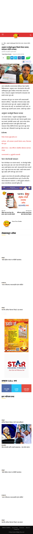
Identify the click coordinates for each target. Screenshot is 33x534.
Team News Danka (6, 54)
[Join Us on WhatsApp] (28, 57)
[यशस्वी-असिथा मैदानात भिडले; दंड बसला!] (16, 296)
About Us (28, 527)
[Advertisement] (16, 16)
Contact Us (16, 529)
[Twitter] (15, 57)
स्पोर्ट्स (3, 257)
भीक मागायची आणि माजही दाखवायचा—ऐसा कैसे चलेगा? (16, 447)
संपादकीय (4, 445)
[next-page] (5, 313)
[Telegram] (12, 57)
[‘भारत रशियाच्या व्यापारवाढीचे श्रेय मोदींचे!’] (16, 271)
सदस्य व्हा (26, 384)
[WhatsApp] (8, 57)
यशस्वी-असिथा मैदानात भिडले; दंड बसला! (12, 310)
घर (2, 43)
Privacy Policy (15, 527)
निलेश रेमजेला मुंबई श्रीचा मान (9, 137)
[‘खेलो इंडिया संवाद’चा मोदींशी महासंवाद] (16, 246)
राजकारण (4, 282)
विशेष (5, 43)
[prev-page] (3, 313)
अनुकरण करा (16, 384)
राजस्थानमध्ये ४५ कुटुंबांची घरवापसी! (11, 154)
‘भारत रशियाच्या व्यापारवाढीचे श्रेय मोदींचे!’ (13, 284)
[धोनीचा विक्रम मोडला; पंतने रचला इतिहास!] (16, 409)
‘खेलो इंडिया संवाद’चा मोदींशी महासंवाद (11, 260)
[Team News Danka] (7, 224)
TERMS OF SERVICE (6, 527)
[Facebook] (19, 57)
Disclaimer (21, 527)
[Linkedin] (23, 57)
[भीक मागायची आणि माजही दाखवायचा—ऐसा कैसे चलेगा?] (16, 434)
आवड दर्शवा (6, 384)
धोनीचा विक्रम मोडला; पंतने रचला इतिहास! (13, 422)
